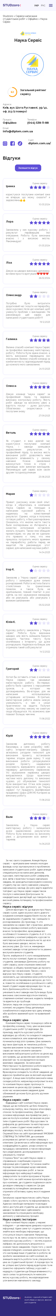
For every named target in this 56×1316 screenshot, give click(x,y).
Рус (43, 5)
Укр (36, 5)
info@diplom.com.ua (18, 131)
